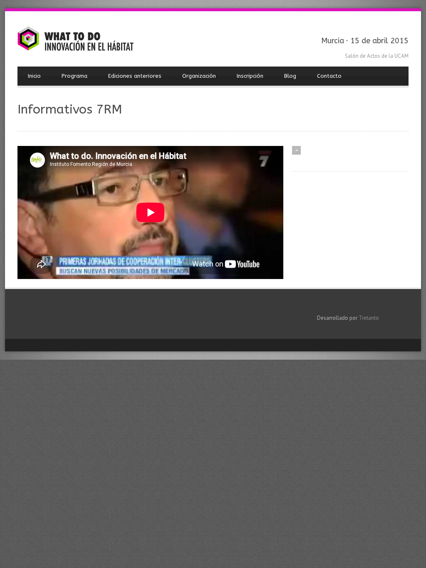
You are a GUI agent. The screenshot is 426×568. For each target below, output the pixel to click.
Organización (199, 76)
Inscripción (250, 76)
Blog (290, 76)
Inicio (34, 76)
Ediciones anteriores (134, 76)
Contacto (329, 76)
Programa (74, 76)
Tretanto (369, 317)
